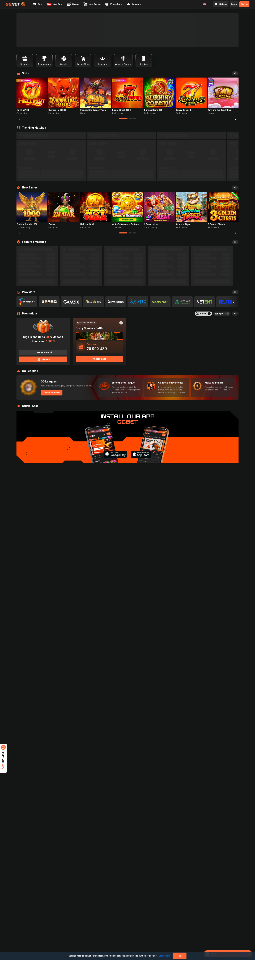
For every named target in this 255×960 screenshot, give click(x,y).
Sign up (244, 4)
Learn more (164, 956)
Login (234, 4)
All (235, 73)
